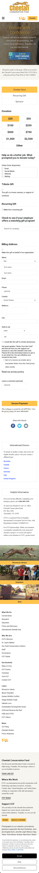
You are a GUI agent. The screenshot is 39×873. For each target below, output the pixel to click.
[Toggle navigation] (3, 18)
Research (5, 619)
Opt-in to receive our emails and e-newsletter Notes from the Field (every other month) (20, 363)
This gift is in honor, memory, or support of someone (18, 194)
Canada (6, 465)
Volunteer (19, 582)
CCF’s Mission (7, 639)
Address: (5, 306)
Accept (19, 856)
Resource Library (19, 563)
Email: (4, 278)
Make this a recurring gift (13, 210)
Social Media (9, 171)
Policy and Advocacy (9, 626)
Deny (19, 862)
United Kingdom (10, 479)
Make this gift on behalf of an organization (18, 252)
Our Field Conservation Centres (13, 646)
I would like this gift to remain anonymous (19, 342)
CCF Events (6, 669)
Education (5, 623)
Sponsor (19, 101)
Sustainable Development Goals (14, 707)
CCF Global (6, 656)
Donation (6, 111)
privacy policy (9, 411)
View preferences (19, 868)
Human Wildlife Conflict (10, 696)
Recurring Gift (19, 95)
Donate (32, 18)
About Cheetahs (8, 693)
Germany (7, 472)
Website (8, 174)
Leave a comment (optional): (12, 381)
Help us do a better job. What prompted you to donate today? (18, 156)
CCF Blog (5, 727)
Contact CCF (6, 680)
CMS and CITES (8, 714)
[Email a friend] (26, 425)
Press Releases (8, 734)
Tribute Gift (8, 184)
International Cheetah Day (11, 630)
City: (3, 318)
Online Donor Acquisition (11, 165)
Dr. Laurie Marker (8, 643)
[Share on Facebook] (13, 425)
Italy (5, 475)
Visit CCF (5, 676)
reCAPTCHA (26, 409)
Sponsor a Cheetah (18, 820)
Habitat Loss (6, 703)
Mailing (7, 176)
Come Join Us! (8, 773)
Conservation (7, 616)
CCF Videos (6, 717)
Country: (5, 296)
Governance (6, 653)
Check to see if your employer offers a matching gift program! (18, 219)
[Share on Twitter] (19, 425)
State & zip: (6, 327)
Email (7, 169)
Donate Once (19, 89)
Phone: (4, 287)
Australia (7, 461)
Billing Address (9, 244)
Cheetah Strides (8, 730)
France (6, 468)
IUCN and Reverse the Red (12, 710)
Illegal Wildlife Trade (9, 700)
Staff (4, 650)
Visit (19, 602)
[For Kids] (22, 18)
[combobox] (19, 229)
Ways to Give (7, 666)
